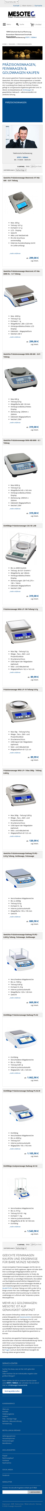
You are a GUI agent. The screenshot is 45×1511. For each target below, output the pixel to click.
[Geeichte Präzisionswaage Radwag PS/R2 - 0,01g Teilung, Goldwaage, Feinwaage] (21, 878)
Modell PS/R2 (7, 1288)
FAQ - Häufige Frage (9, 1419)
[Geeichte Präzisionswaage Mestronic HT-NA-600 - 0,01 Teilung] (21, 203)
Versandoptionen (8, 1438)
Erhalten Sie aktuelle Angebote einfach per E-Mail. (19, 1488)
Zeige (27, 166)
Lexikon (5, 1416)
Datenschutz (19, 1504)
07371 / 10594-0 (30, 37)
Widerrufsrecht (30, 1504)
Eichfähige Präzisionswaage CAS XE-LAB (19, 526)
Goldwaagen (27, 90)
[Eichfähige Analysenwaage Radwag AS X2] (21, 1188)
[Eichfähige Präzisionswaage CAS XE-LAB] (21, 548)
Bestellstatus (7, 1443)
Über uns (5, 1409)
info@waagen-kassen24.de (17, 1385)
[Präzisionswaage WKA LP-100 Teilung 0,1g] (21, 632)
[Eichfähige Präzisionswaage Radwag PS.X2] (21, 1037)
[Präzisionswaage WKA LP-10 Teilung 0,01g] (21, 712)
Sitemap (38, 1504)
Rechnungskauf (7, 1458)
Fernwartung (7, 1423)
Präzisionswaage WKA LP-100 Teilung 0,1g (20, 609)
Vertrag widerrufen (12, 1391)
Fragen (7, 1350)
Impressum (6, 1504)
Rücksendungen (8, 1441)
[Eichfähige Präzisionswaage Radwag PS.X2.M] (21, 1113)
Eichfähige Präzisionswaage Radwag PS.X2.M (21, 1091)
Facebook (5, 1475)
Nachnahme (6, 1463)
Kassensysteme (25, 1317)
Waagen (12, 44)
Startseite (38, 5)
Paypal (4, 1456)
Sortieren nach (9, 170)
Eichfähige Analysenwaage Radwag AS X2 (20, 1166)
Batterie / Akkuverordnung (11, 1421)
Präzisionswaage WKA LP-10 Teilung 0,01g (20, 689)
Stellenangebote (8, 1414)
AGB (12, 1504)
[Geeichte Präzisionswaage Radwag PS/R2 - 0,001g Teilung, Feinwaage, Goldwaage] (21, 960)
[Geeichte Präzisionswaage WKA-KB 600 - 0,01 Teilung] (21, 379)
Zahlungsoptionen (8, 1436)
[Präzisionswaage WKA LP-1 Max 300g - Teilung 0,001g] (21, 795)
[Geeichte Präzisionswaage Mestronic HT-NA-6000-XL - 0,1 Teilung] (21, 296)
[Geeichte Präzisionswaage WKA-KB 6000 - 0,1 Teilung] (21, 465)
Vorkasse (5, 1460)
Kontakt (16, 5)
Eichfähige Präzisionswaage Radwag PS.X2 (20, 1015)
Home (4, 44)
